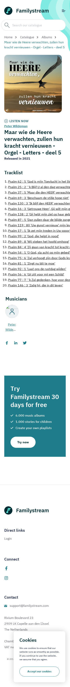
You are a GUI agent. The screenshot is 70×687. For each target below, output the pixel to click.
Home (8, 37)
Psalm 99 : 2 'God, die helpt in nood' (31, 236)
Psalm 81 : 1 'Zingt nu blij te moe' (29, 263)
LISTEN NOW (19, 121)
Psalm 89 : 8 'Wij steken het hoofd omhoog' (36, 242)
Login (8, 538)
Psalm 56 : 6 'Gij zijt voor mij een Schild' (33, 274)
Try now (23, 442)
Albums (47, 37)
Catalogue (27, 37)
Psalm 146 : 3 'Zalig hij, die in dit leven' (33, 285)
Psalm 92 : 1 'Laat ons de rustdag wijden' (34, 269)
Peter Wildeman (15, 126)
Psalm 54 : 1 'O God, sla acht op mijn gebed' (36, 252)
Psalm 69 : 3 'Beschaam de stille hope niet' (37, 198)
